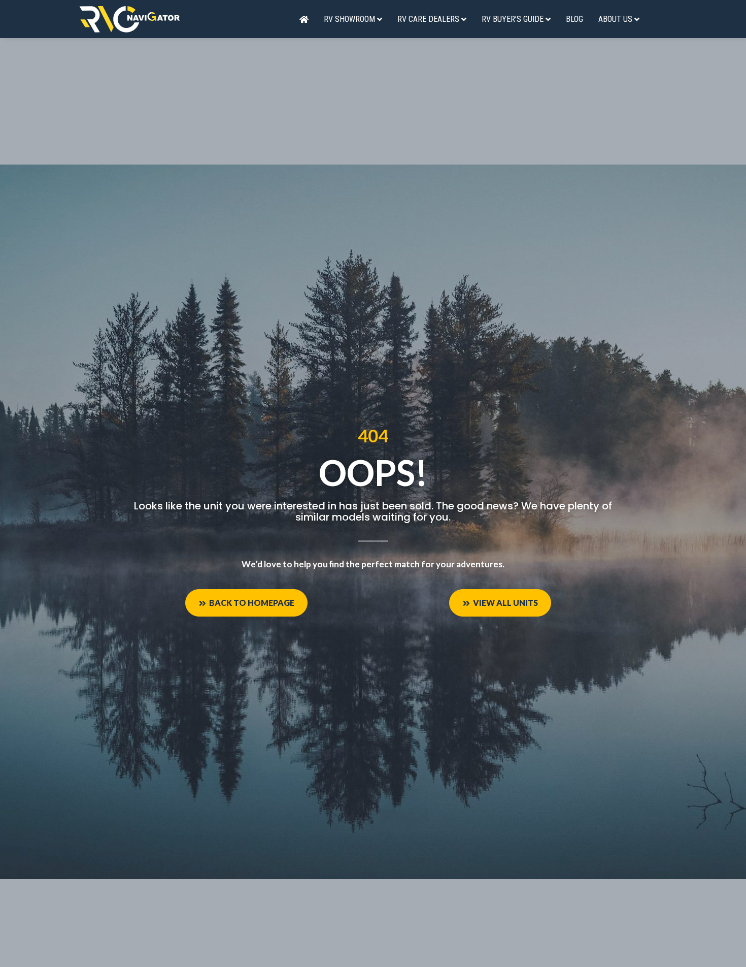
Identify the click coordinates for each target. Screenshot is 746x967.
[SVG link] (129, 19)
